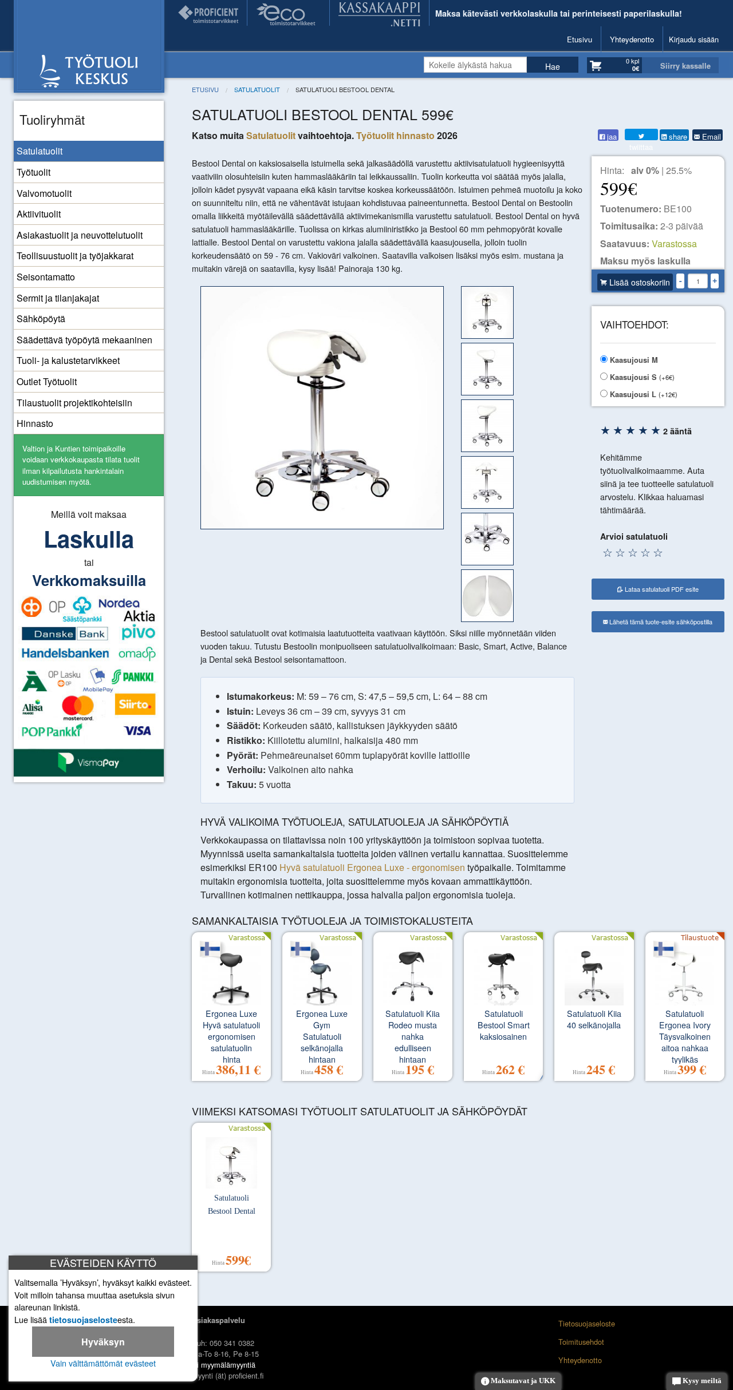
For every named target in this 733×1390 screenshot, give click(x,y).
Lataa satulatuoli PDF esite (661, 588)
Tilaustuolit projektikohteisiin (74, 402)
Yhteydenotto (632, 39)
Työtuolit (33, 172)
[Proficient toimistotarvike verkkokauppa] (208, 13)
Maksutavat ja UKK (522, 1381)
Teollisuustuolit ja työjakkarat (75, 255)
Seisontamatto (46, 276)
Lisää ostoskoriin (638, 282)
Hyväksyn (103, 1341)
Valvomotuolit (44, 193)
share (677, 136)
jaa (611, 136)
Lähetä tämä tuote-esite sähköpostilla (660, 621)
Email (710, 136)
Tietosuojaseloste (586, 1323)
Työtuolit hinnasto (395, 135)
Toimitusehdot (581, 1341)
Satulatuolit (39, 150)
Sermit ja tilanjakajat (58, 297)
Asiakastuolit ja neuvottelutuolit (80, 234)
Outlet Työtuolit (47, 381)
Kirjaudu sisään (694, 39)
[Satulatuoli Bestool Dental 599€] (322, 408)
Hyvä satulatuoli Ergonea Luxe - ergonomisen (372, 867)
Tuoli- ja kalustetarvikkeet (68, 360)
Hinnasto (35, 423)
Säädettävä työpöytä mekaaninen (84, 339)
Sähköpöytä (41, 318)
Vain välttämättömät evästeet (103, 1363)
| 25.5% (661, 170)
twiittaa (641, 134)
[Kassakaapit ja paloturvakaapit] (379, 13)
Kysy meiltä (701, 1381)
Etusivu (579, 39)
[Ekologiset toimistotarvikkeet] (288, 13)
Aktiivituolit (39, 213)
